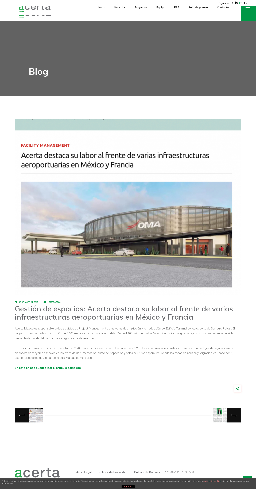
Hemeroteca (54, 302)
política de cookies (212, 481)
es (240, 3)
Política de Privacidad (113, 472)
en (245, 3)
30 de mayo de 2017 (28, 302)
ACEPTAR (128, 487)
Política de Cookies (147, 472)
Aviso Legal (84, 472)
